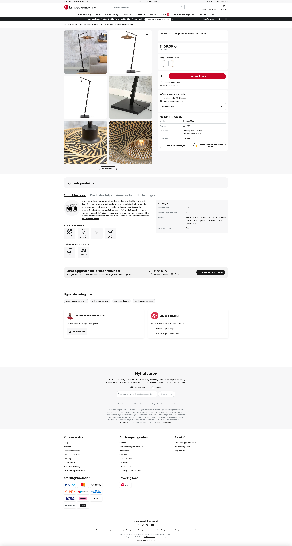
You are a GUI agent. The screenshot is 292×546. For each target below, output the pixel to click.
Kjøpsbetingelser (182, 446)
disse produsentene (170, 404)
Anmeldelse (124, 195)
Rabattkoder (125, 466)
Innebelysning (85, 24)
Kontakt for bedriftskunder (211, 272)
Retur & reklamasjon (73, 466)
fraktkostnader (149, 537)
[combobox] (148, 7)
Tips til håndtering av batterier (163, 530)
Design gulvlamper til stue (76, 301)
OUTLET (202, 14)
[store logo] (80, 7)
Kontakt (67, 446)
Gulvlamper (95, 24)
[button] (85, 97)
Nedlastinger (146, 195)
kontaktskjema (125, 422)
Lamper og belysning (71, 24)
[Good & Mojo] (72, 208)
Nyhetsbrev (124, 450)
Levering (67, 458)
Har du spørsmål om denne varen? (211, 145)
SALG (163, 14)
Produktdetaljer (101, 195)
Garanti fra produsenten (75, 470)
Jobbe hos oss (125, 458)
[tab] (75, 195)
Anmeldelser (125, 462)
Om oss (122, 442)
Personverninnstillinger (104, 530)
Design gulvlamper (121, 301)
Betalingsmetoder (72, 450)
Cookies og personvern (185, 442)
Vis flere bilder (108, 169)
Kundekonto (69, 462)
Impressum (180, 450)
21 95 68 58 (161, 271)
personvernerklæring (164, 422)
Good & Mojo (188, 121)
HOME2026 (158, 19)
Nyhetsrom (135, 470)
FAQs (66, 442)
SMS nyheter (125, 454)
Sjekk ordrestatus (72, 454)
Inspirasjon (124, 470)
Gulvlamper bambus (100, 301)
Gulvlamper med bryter (144, 301)
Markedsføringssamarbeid (131, 446)
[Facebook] (139, 525)
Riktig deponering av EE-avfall (185, 530)
